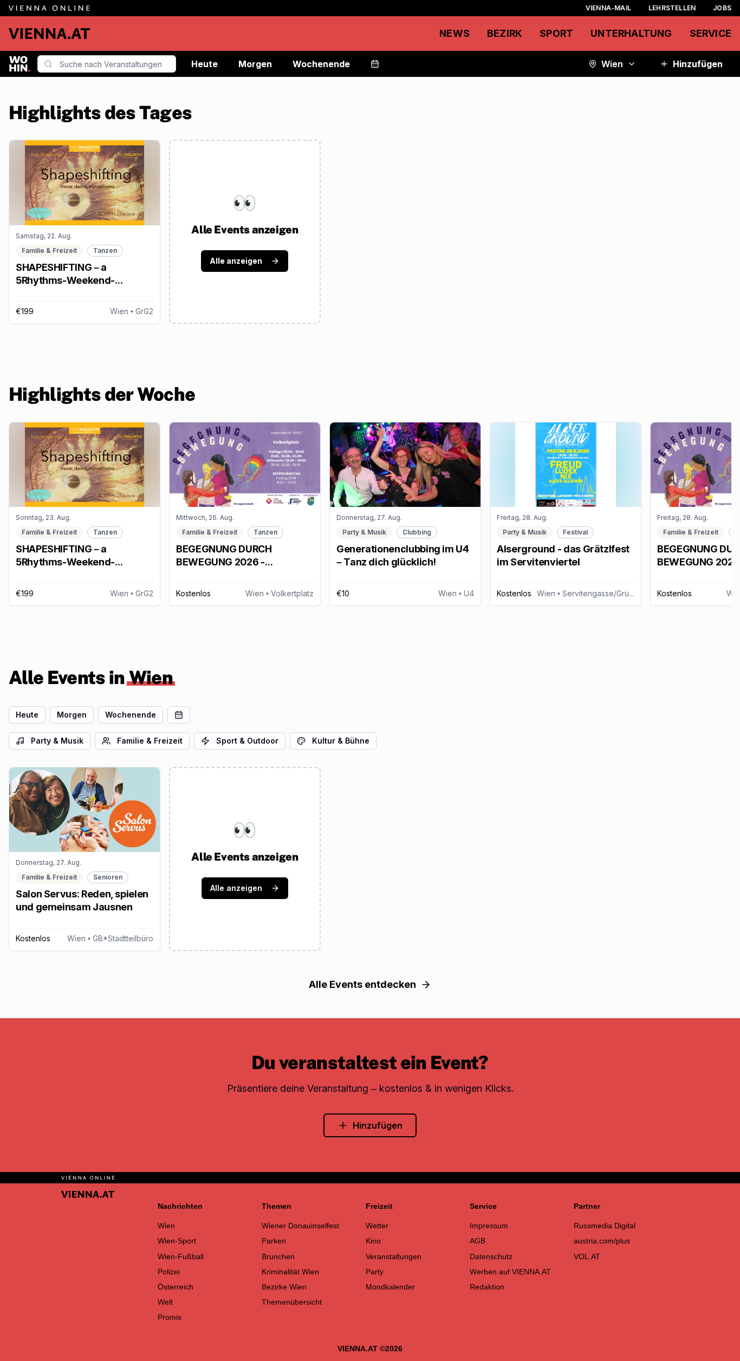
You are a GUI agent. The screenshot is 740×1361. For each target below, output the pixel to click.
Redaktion (487, 1286)
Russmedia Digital (604, 1225)
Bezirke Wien (284, 1286)
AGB (477, 1240)
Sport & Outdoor (247, 740)
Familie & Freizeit (150, 740)
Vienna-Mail (608, 8)
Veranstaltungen (393, 1256)
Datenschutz (491, 1256)
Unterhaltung (631, 33)
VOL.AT (587, 1256)
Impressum (489, 1225)
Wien (612, 63)
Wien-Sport (177, 1240)
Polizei (169, 1271)
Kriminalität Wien (290, 1271)
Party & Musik (57, 740)
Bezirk (504, 33)
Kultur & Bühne (340, 740)
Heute (204, 63)
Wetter (377, 1225)
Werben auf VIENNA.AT (510, 1271)
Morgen (255, 63)
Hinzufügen (698, 63)
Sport (556, 33)
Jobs (722, 8)
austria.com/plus (602, 1240)
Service (710, 33)
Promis (169, 1317)
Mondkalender (390, 1286)
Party (375, 1271)
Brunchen (278, 1256)
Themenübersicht (292, 1302)
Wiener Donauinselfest (300, 1225)
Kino (373, 1240)
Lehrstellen (672, 8)
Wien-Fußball (181, 1256)
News (454, 33)
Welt (165, 1302)
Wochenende (321, 63)
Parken (274, 1240)
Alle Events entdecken (362, 984)
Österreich (175, 1286)
